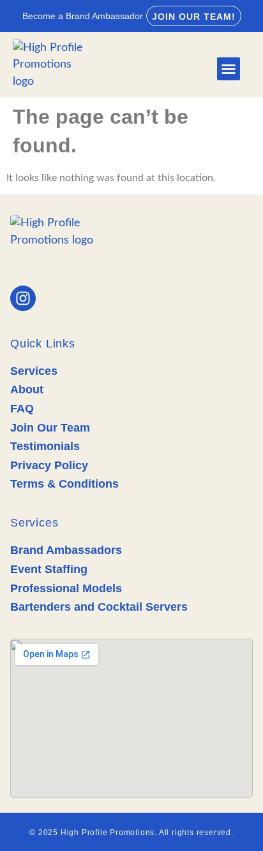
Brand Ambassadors (66, 550)
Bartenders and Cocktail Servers (99, 606)
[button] (228, 68)
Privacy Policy (49, 465)
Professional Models (66, 588)
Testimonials (45, 446)
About (26, 389)
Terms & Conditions (64, 483)
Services (33, 371)
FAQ (22, 408)
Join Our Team (50, 427)
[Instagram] (23, 298)
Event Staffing (48, 569)
